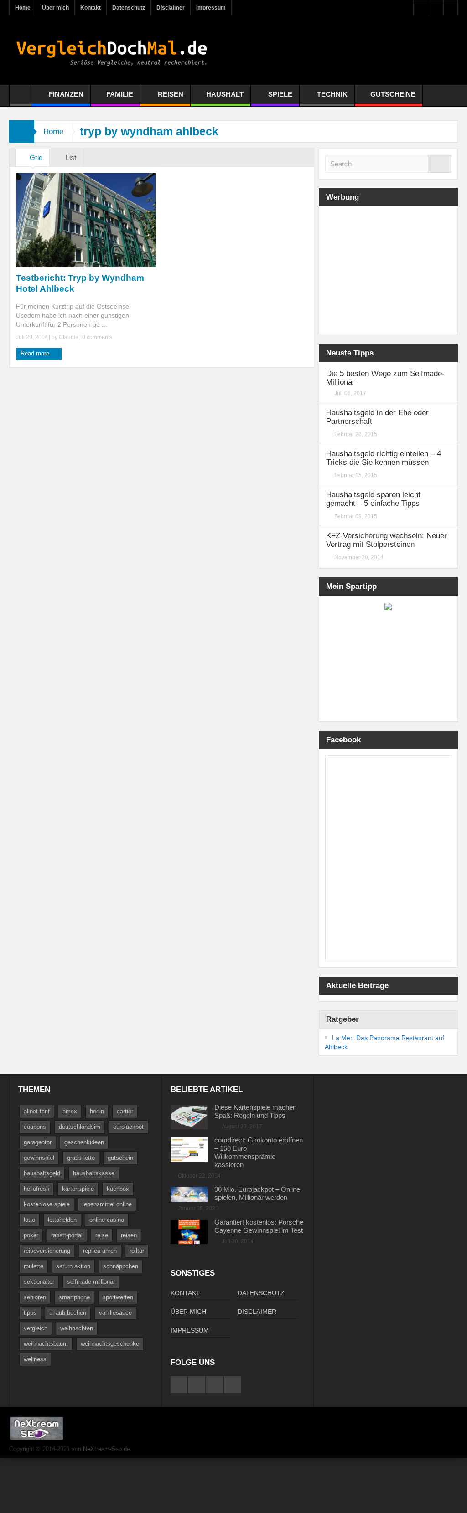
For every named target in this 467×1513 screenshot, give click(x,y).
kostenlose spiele (47, 1204)
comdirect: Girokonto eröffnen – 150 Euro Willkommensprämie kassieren (258, 1152)
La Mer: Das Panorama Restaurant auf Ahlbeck (384, 1042)
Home (23, 8)
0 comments (96, 337)
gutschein (120, 1157)
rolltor (137, 1250)
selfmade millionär (91, 1281)
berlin (97, 1111)
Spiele (280, 94)
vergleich (35, 1328)
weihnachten (76, 1328)
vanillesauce (115, 1312)
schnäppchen (120, 1266)
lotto (29, 1219)
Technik (332, 94)
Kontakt (90, 8)
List (70, 157)
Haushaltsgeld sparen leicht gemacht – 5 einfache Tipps (373, 499)
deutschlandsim (79, 1126)
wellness (35, 1359)
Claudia (68, 337)
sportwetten (118, 1297)
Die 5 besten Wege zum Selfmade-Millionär (385, 377)
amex (69, 1111)
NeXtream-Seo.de (106, 1449)
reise (101, 1235)
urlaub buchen (67, 1312)
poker (31, 1235)
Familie (119, 94)
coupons (35, 1126)
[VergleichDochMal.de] (111, 50)
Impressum (211, 8)
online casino (106, 1219)
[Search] (439, 164)
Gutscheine (392, 94)
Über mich (55, 8)
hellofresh (36, 1188)
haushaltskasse (93, 1173)
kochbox (118, 1188)
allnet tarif (37, 1111)
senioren (35, 1297)
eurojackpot (128, 1126)
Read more (36, 353)
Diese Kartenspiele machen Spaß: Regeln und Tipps (255, 1111)
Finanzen (66, 94)
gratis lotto (81, 1157)
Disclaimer (170, 8)
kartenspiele (78, 1188)
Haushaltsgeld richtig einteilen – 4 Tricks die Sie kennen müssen (383, 458)
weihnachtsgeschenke (110, 1343)
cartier (125, 1111)
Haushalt (225, 94)
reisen (129, 1235)
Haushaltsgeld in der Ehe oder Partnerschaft (377, 417)
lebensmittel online (107, 1204)
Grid (35, 157)
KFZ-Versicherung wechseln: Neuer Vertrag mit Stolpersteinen (386, 540)
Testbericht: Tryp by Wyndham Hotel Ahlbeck (80, 283)
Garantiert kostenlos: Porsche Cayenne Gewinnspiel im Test (258, 1226)
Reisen (170, 94)
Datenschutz (128, 8)
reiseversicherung (47, 1250)
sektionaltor (39, 1281)
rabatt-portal (67, 1235)
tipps (30, 1312)
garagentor (38, 1142)
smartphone (74, 1297)
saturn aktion (73, 1266)
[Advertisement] (396, 269)
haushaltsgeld (42, 1173)
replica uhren (100, 1250)
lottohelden (62, 1219)
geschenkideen (84, 1142)
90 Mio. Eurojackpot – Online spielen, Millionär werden (257, 1193)
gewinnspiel (39, 1157)
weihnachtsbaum (46, 1343)
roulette (33, 1266)
